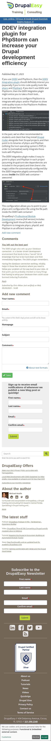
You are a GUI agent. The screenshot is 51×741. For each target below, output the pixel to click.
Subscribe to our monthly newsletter (16, 483)
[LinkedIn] (16, 497)
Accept (44, 737)
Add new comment (11, 232)
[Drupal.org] (11, 497)
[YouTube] (38, 629)
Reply (4, 281)
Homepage (7, 324)
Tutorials (25, 684)
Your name (7, 298)
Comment (7, 345)
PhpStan (17, 88)
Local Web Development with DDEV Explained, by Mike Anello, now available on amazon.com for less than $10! (23, 477)
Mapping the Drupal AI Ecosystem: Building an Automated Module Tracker (23, 536)
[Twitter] (27, 497)
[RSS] (25, 635)
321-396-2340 (31, 721)
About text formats (38, 367)
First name (13, 397)
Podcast (25, 680)
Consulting (34, 12)
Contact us (25, 708)
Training (17, 12)
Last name (13, 406)
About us (25, 676)
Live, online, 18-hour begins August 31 (25, 20)
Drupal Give (25, 700)
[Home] (24, 5)
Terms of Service (25, 712)
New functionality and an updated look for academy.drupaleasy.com (21, 543)
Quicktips (26, 696)
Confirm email (15, 425)
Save (8, 375)
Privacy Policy (25, 704)
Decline (36, 737)
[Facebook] (21, 629)
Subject (6, 334)
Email (5, 309)
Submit (13, 436)
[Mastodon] (21, 497)
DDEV (15, 79)
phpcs (5, 88)
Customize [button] (6, 737)
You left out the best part (15, 244)
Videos (25, 692)
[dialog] (25, 732)
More (4, 509)
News (25, 688)
